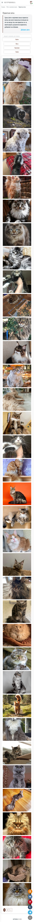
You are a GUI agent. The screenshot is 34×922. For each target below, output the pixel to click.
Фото (17, 44)
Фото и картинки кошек (12, 7)
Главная (3, 7)
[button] (31, 2)
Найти (17, 39)
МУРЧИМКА (15, 919)
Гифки (17, 52)
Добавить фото (25, 30)
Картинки (17, 48)
